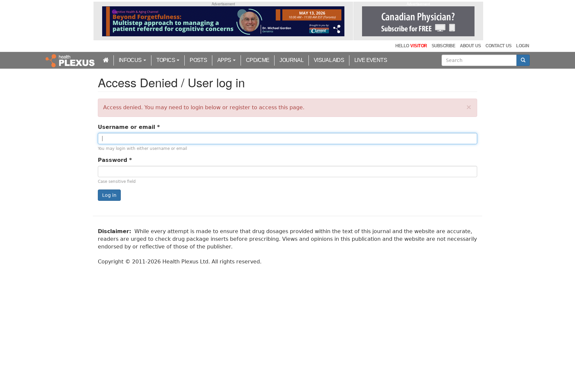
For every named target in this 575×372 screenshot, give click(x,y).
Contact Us (498, 45)
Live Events (370, 60)
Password (115, 160)
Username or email (129, 127)
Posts (198, 60)
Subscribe (443, 45)
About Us (470, 45)
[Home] (71, 60)
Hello (411, 45)
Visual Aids (329, 60)
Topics (166, 60)
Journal (291, 60)
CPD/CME (258, 60)
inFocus (131, 60)
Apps (224, 60)
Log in (109, 195)
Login (522, 45)
